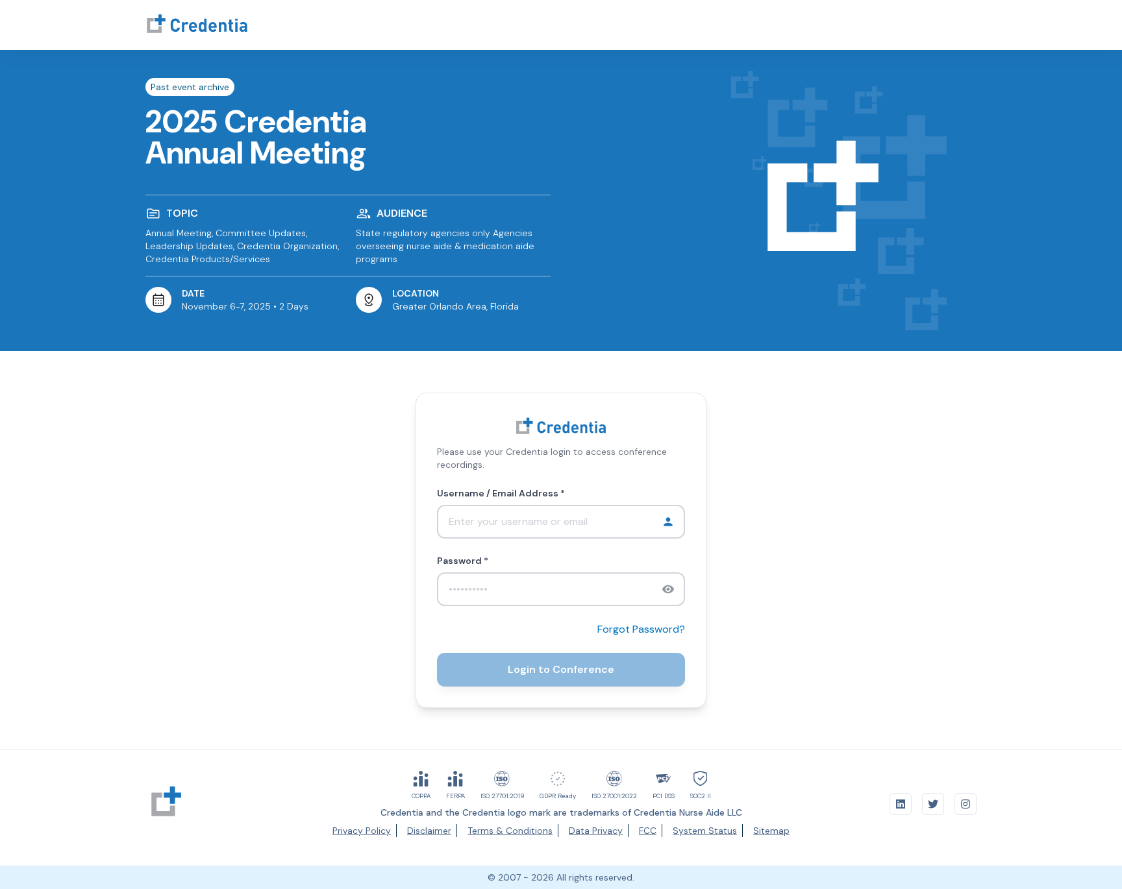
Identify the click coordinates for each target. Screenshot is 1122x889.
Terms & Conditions (510, 830)
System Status (705, 830)
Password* (462, 560)
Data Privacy (596, 830)
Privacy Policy (361, 830)
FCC (647, 830)
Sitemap (771, 830)
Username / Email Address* (501, 493)
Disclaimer (429, 830)
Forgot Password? (641, 629)
